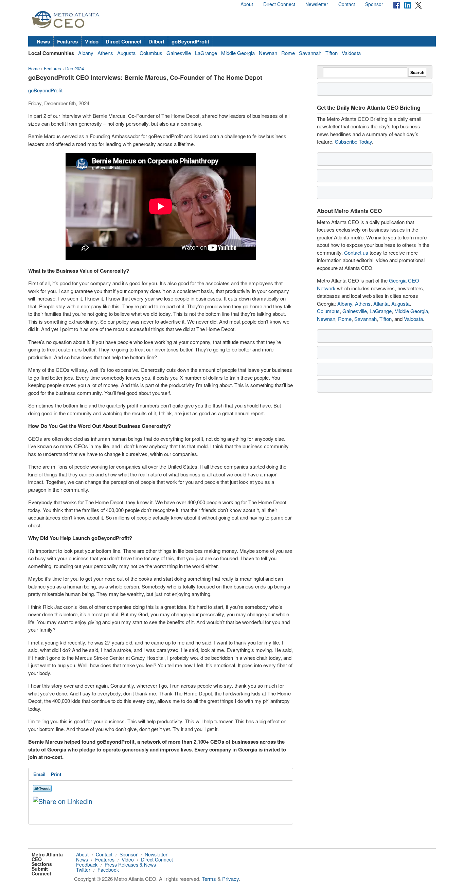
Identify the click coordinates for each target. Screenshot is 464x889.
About (246, 4)
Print (56, 774)
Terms (209, 878)
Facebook (108, 869)
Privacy (230, 878)
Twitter (83, 869)
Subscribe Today (353, 141)
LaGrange (206, 52)
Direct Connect (279, 4)
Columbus (151, 52)
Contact (346, 4)
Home (34, 68)
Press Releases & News (130, 864)
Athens (105, 52)
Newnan (268, 52)
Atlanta (381, 303)
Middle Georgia (238, 52)
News (43, 41)
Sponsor (374, 4)
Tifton (331, 52)
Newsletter (316, 4)
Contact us (356, 252)
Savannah (310, 52)
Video (92, 41)
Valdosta (351, 52)
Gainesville (178, 52)
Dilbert (156, 41)
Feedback (86, 864)
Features (67, 41)
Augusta (126, 52)
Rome (288, 52)
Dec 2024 (74, 68)
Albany (85, 52)
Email (39, 774)
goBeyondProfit (190, 41)
